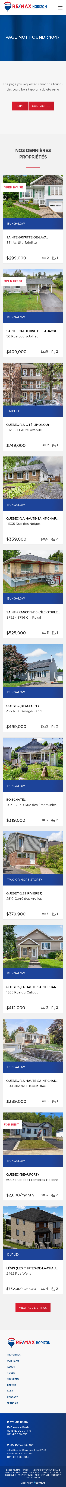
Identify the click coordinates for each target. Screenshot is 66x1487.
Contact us (41, 106)
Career (11, 1385)
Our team (13, 1361)
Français (12, 1403)
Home (20, 106)
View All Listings (33, 1308)
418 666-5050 (20, 1457)
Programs (13, 1379)
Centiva (39, 1482)
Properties (14, 1355)
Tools (11, 1373)
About (11, 1367)
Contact (12, 1397)
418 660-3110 (19, 1434)
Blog (10, 1391)
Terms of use (42, 1475)
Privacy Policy (25, 1475)
